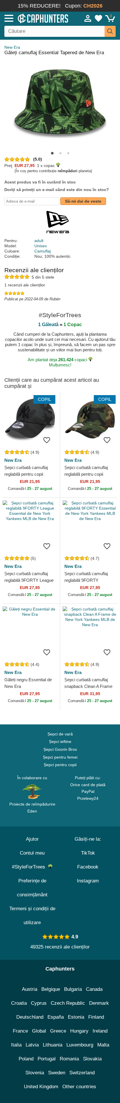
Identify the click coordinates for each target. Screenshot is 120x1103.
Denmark (99, 1003)
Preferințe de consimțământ (32, 887)
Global (39, 1031)
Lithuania (52, 1045)
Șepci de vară (60, 734)
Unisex (40, 246)
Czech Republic (68, 1003)
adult (38, 240)
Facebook (87, 867)
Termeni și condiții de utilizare (32, 915)
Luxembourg (79, 1045)
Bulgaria (73, 989)
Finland (96, 1017)
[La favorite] (46, 440)
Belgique (50, 989)
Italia (16, 1045)
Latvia (32, 1045)
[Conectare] (88, 18)
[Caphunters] (35, 18)
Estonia (76, 1017)
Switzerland (82, 1072)
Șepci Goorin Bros (60, 749)
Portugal (47, 1059)
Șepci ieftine (60, 741)
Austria (29, 989)
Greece (58, 1031)
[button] (52, 153)
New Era (12, 47)
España (55, 1017)
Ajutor (32, 839)
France (20, 1031)
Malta (103, 1045)
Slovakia (92, 1059)
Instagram (88, 881)
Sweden (56, 1072)
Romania (69, 1059)
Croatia (19, 1003)
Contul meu (32, 853)
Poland (26, 1059)
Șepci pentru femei (60, 757)
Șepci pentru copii (60, 764)
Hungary (79, 1031)
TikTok (88, 853)
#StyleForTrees (30, 867)
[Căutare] (110, 31)
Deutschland (29, 1017)
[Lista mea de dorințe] (98, 18)
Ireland (100, 1031)
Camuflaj (42, 251)
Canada (94, 989)
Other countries (79, 1086)
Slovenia (34, 1072)
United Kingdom (41, 1086)
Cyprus (39, 1003)
